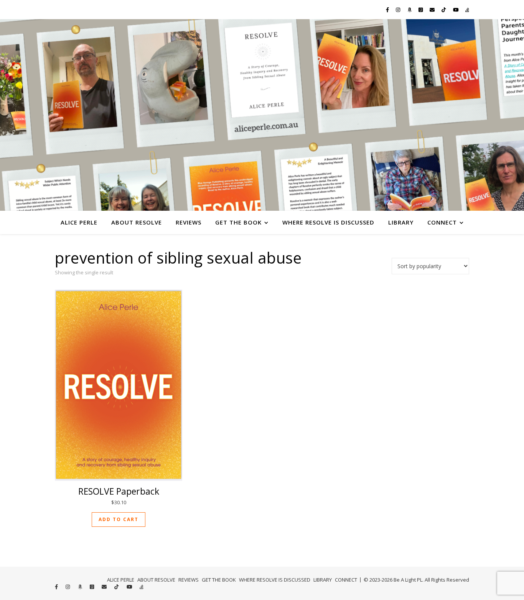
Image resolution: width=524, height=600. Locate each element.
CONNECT (442, 222)
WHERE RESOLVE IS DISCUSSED (328, 222)
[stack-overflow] (467, 9)
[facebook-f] (388, 9)
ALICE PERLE (79, 222)
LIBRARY (401, 222)
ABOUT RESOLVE (136, 222)
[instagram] (398, 9)
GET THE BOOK (238, 222)
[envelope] (433, 9)
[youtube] (456, 9)
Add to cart (118, 519)
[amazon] (410, 9)
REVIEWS (188, 222)
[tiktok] (444, 9)
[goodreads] (421, 9)
